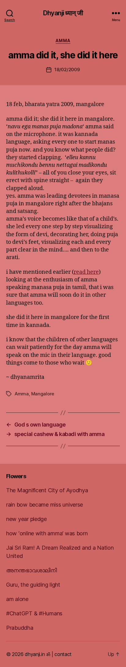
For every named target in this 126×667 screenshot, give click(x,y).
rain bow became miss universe (44, 504)
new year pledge (26, 519)
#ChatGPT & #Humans (34, 613)
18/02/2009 (67, 69)
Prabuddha (19, 628)
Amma (63, 40)
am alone (17, 599)
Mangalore (42, 394)
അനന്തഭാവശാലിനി (31, 570)
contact (63, 654)
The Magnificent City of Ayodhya (47, 490)
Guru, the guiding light (33, 584)
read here (86, 272)
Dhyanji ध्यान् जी (63, 13)
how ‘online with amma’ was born (47, 533)
